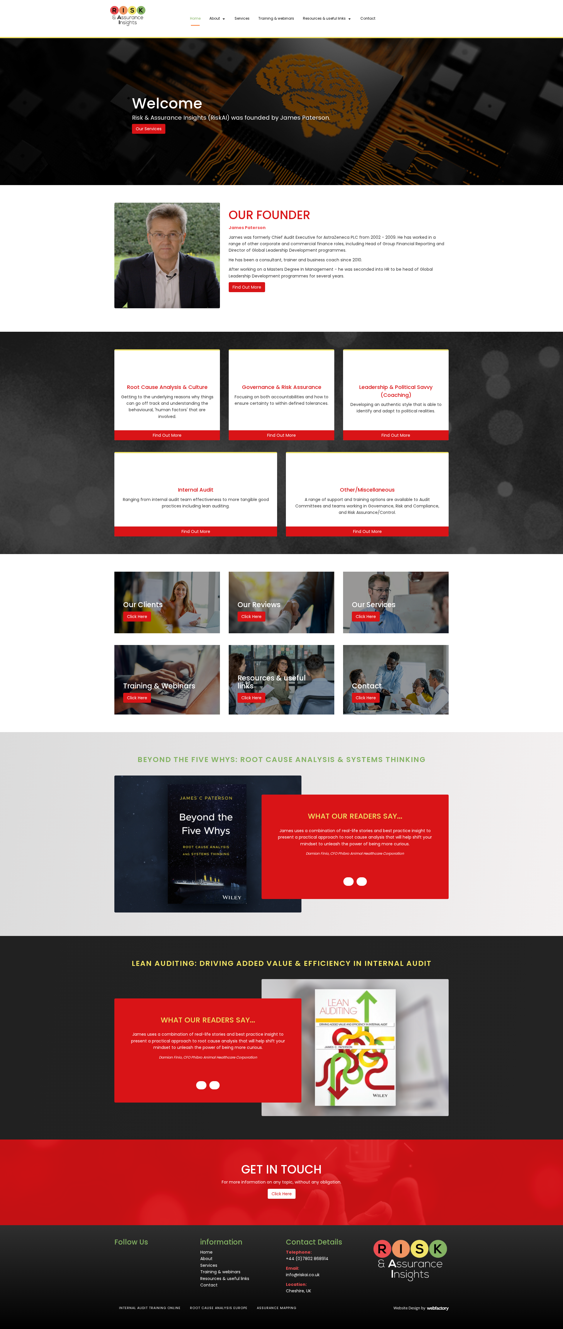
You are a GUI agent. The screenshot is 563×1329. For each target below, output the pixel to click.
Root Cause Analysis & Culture (167, 387)
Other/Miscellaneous (367, 489)
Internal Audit (195, 489)
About (214, 18)
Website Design (407, 1308)
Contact (367, 18)
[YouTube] (442, 18)
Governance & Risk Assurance (281, 387)
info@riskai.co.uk (303, 1275)
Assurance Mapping (276, 1308)
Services (242, 18)
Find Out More (247, 287)
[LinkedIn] (432, 18)
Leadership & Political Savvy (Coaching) (396, 390)
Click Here (137, 616)
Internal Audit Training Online (150, 1308)
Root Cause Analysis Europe (218, 1308)
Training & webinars (276, 18)
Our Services (149, 129)
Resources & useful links (324, 18)
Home (195, 18)
